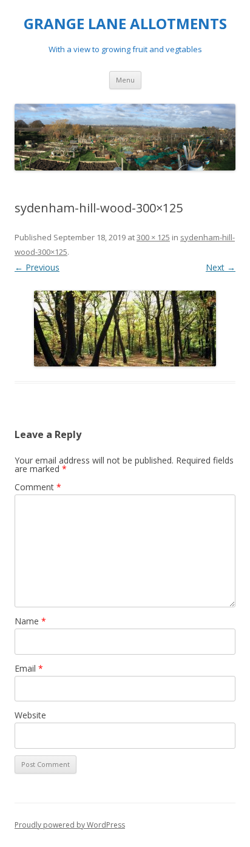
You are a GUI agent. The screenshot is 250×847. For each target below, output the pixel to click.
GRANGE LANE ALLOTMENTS (125, 24)
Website (30, 715)
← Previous (37, 267)
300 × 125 (153, 237)
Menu (125, 79)
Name (30, 621)
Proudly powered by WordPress (70, 825)
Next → (220, 267)
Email (29, 668)
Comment (38, 487)
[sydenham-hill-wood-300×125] (125, 328)
